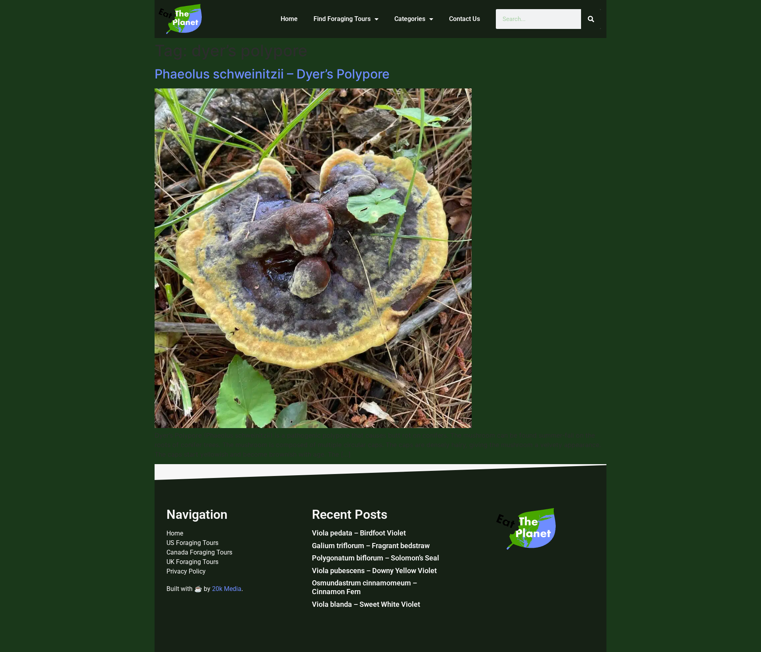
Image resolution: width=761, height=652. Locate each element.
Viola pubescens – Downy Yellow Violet (374, 570)
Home (289, 19)
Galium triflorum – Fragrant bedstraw (371, 545)
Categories (409, 19)
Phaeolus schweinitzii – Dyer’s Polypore (272, 74)
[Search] (591, 19)
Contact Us (464, 19)
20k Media (226, 589)
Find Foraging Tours (342, 19)
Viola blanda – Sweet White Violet (366, 604)
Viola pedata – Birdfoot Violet (359, 533)
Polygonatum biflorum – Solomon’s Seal (375, 558)
